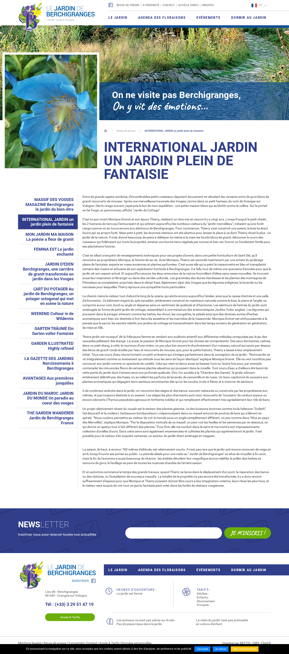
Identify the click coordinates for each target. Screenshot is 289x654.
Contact (169, 5)
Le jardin (117, 570)
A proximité (151, 5)
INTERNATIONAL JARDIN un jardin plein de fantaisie (174, 130)
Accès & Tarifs (188, 5)
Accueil (105, 130)
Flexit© (266, 643)
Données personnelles (136, 643)
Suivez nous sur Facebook (110, 5)
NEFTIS (245, 643)
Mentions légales (30, 643)
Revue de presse (128, 5)
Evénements (208, 570)
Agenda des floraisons (162, 570)
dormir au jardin (248, 570)
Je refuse (220, 649)
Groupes (208, 5)
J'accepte (202, 649)
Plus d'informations (244, 649)
